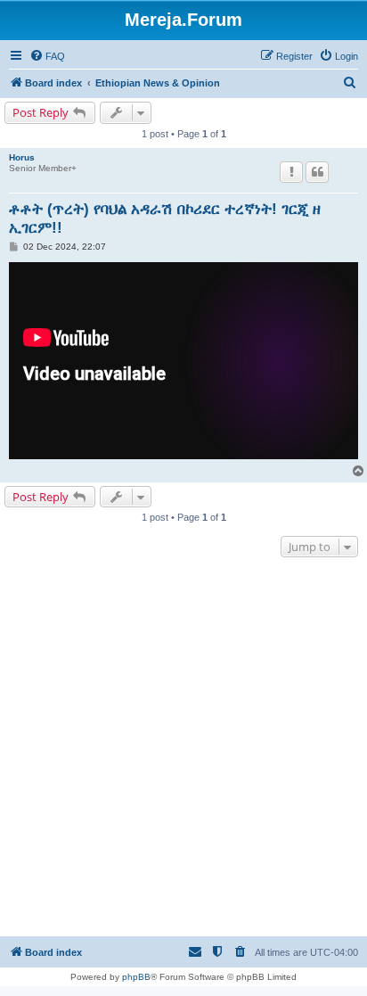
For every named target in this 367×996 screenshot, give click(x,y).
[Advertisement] (183, 749)
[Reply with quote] (317, 172)
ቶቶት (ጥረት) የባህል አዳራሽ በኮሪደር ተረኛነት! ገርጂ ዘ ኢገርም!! (165, 218)
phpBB (136, 977)
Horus (22, 157)
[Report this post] (291, 172)
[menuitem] (47, 56)
